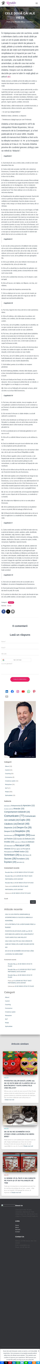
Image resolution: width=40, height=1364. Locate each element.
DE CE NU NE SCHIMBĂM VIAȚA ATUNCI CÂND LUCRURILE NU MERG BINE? (19, 1134)
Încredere (22, 859)
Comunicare (14, 815)
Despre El (9, 831)
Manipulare (8, 784)
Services (17, 1229)
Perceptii (26, 849)
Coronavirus (8, 777)
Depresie (10, 827)
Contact (17, 1231)
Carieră (7, 770)
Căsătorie (10, 824)
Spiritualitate (8, 795)
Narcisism (11, 845)
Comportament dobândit (17, 812)
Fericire (12, 839)
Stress (28, 855)
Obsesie (8, 849)
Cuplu (24, 820)
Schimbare (11, 855)
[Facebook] (2, 1362)
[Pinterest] (10, 1362)
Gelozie (30, 839)
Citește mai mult (9, 1099)
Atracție (18, 808)
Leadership (18, 842)
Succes (10, 858)
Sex (22, 855)
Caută (6, 898)
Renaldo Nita (9, 872)
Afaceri (7, 766)
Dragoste (22, 834)
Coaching (8, 773)
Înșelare (10, 862)
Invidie (9, 842)
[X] (6, 1362)
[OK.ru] (34, 1362)
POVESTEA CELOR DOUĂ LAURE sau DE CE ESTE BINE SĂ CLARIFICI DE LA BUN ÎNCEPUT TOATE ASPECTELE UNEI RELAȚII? (19, 934)
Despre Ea (24, 827)
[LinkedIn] (14, 1362)
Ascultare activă (8, 808)
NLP (6, 788)
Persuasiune (9, 851)
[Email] (22, 1362)
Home (17, 1225)
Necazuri (22, 845)
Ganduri (20, 839)
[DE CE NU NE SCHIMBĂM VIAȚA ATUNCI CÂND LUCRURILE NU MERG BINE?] (20, 1115)
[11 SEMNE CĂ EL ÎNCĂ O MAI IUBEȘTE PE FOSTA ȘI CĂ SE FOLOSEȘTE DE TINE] (20, 1162)
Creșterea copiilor (10, 781)
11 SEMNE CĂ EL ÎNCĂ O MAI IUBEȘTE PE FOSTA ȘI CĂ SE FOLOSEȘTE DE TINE (19, 1180)
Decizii (9, 605)
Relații (11, 602)
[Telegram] (38, 1362)
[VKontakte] (30, 1362)
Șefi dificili (20, 862)
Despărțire (22, 831)
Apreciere (29, 805)
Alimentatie (7, 805)
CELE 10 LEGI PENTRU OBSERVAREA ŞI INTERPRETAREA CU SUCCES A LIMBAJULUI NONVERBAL (19, 917)
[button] (16, 660)
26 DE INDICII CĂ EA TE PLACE (24, 872)
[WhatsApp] (18, 1362)
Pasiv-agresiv (17, 849)
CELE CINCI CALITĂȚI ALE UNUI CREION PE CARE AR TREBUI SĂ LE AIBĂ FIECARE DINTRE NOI (19, 944)
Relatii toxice (21, 852)
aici (8, 76)
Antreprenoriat (17, 805)
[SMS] (26, 1362)
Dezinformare (9, 835)
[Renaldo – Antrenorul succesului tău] (9, 3)
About (17, 1227)
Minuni (24, 842)
